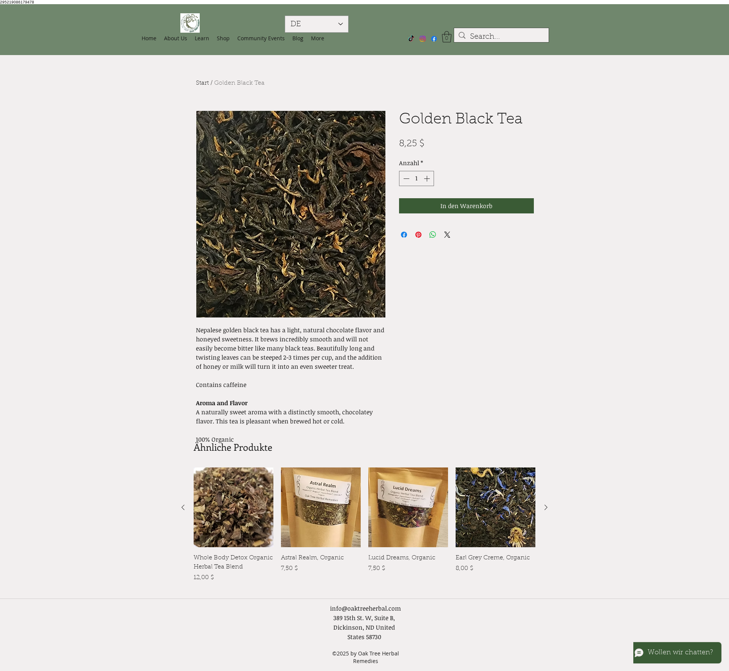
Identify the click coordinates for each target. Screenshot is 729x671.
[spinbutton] (416, 178)
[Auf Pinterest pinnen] (418, 234)
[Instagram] (422, 39)
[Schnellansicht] (233, 507)
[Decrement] (405, 178)
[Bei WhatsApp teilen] (432, 234)
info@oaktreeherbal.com (365, 608)
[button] (223, 38)
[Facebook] (434, 39)
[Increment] (427, 178)
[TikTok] (411, 39)
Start (202, 83)
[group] (364, 529)
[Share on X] (447, 234)
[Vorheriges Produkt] (183, 507)
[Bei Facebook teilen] (404, 234)
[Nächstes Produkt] (546, 507)
